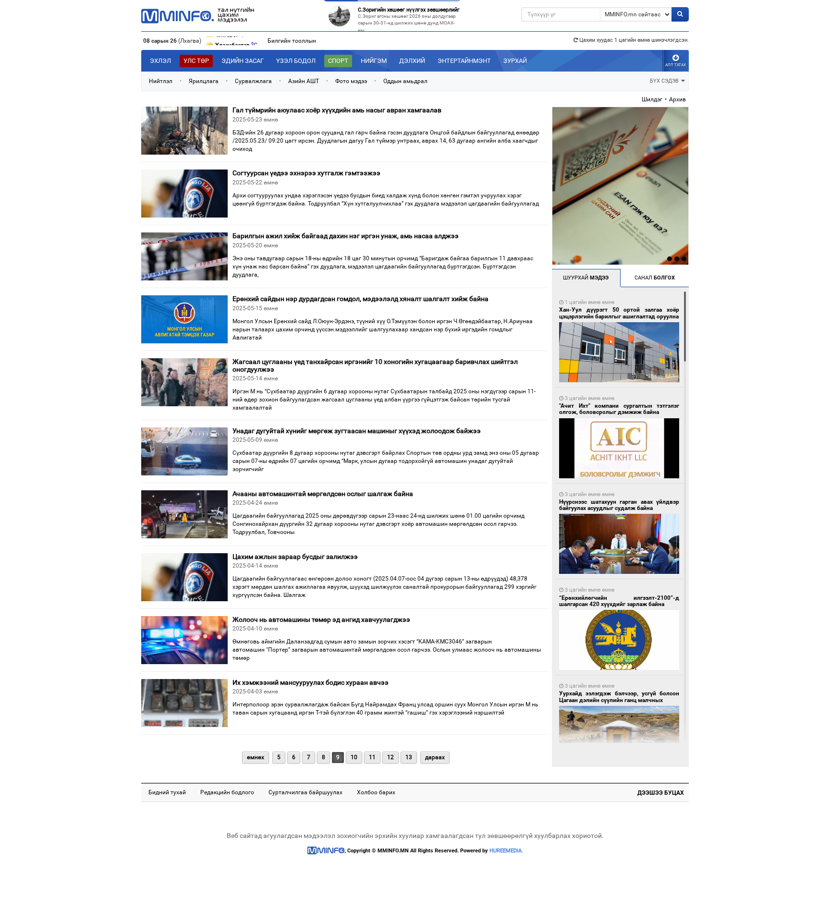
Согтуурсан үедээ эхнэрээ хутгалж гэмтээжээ (306, 173)
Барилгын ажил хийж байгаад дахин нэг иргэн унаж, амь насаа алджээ (345, 236)
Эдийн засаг (242, 60)
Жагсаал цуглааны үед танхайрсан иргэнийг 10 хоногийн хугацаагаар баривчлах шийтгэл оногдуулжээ (375, 365)
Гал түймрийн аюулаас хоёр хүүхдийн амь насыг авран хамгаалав (336, 110)
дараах (435, 757)
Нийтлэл (160, 81)
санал (655, 278)
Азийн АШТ (303, 81)
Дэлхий (412, 60)
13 (408, 757)
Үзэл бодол (296, 60)
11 (372, 757)
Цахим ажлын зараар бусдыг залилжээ (295, 556)
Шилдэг (652, 99)
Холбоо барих (376, 792)
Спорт (338, 60)
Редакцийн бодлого (227, 792)
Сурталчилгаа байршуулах (305, 792)
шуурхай (586, 278)
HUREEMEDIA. (506, 851)
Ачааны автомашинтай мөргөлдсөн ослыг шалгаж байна (322, 494)
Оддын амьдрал (405, 81)
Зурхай (515, 60)
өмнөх (255, 757)
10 (354, 757)
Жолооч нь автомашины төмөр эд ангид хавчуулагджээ (321, 619)
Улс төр (196, 60)
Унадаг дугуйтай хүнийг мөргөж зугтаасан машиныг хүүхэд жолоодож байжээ (356, 431)
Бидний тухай (167, 792)
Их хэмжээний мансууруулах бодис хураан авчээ (310, 682)
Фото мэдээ (351, 81)
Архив (677, 99)
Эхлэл (160, 60)
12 (390, 757)
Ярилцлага (204, 81)
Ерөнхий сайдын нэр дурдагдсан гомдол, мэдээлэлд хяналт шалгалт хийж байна (360, 299)
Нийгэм (374, 60)
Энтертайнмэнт (464, 60)
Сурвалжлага (253, 81)
